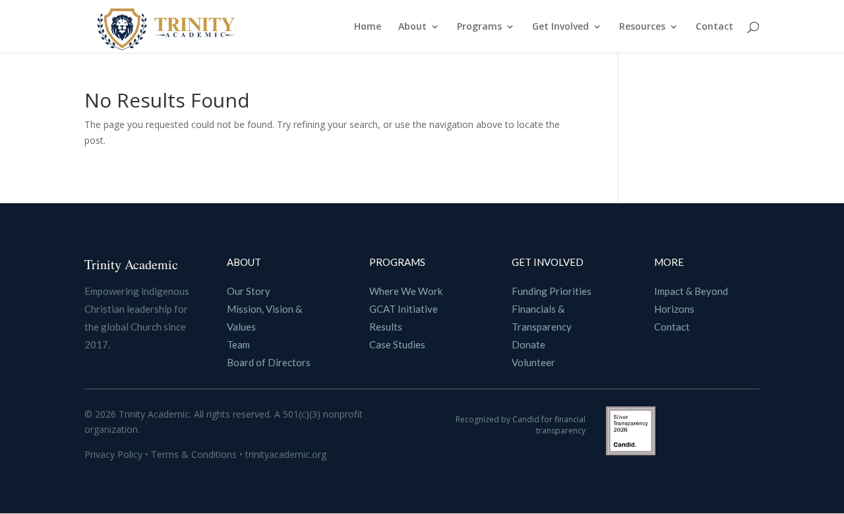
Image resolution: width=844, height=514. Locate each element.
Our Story (248, 291)
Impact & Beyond (691, 291)
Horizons (674, 309)
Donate (528, 344)
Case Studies (397, 344)
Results (385, 327)
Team (238, 344)
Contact (714, 27)
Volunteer (533, 362)
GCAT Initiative (403, 309)
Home (367, 27)
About (412, 27)
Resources (642, 27)
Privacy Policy (114, 454)
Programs (479, 27)
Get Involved (560, 27)
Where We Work (405, 291)
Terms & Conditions (195, 454)
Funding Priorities (551, 291)
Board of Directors (269, 362)
